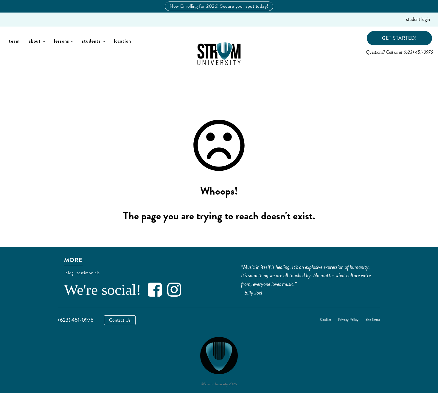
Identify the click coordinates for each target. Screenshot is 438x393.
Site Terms (373, 320)
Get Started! (399, 38)
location (122, 41)
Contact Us (120, 320)
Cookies (325, 320)
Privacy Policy (348, 320)
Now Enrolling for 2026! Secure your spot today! (219, 6)
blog (70, 273)
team (14, 41)
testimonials (88, 273)
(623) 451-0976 (76, 320)
